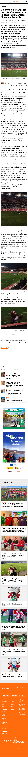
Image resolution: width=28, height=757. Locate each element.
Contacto (22, 714)
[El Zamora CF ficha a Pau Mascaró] (14, 594)
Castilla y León (4, 719)
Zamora (2, 340)
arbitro (16, 340)
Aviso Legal (22, 712)
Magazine (4, 733)
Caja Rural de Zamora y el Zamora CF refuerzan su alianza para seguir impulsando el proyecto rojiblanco (14, 530)
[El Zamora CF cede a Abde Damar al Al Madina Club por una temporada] (14, 616)
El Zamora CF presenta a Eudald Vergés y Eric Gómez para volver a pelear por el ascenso (13, 555)
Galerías (13, 704)
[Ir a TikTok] (13, 687)
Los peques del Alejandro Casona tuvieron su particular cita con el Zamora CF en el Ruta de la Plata (12, 505)
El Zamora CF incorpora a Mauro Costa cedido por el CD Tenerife (12, 675)
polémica (7, 340)
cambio (24, 340)
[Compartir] (13, 89)
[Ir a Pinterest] (20, 687)
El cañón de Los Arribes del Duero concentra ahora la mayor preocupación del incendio (14, 393)
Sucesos (4, 728)
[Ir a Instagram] (18, 687)
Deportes (4, 726)
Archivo (13, 709)
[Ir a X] (15, 687)
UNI (12, 699)
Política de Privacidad (22, 709)
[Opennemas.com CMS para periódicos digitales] (14, 749)
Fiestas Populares (4, 715)
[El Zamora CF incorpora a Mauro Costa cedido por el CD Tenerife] (14, 665)
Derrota (12, 340)
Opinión (13, 701)
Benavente (4, 704)
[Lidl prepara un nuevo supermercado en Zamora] (3, 399)
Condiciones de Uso (22, 705)
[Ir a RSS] (25, 687)
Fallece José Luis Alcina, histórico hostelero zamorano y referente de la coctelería (14, 384)
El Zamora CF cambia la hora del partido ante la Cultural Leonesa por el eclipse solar (13, 651)
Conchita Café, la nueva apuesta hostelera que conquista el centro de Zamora (13, 376)
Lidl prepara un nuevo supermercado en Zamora (14, 399)
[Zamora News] (14, 1)
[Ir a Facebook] (11, 687)
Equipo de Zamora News (22, 700)
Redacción (7, 83)
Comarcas (4, 711)
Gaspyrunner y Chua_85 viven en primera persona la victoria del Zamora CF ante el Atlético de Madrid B (14, 581)
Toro (3, 706)
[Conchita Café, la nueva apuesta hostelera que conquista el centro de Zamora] (3, 374)
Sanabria (4, 709)
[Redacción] (2, 83)
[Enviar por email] (10, 89)
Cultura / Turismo (4, 722)
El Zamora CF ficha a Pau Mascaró (12, 604)
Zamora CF (4, 6)
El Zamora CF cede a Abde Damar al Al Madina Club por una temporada (13, 627)
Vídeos (13, 706)
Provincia (4, 701)
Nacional (4, 731)
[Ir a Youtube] (22, 687)
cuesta (20, 340)
